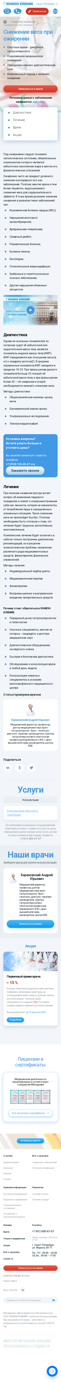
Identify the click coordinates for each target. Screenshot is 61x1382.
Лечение (19, 120)
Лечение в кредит (40, 1199)
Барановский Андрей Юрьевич (37, 877)
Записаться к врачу (30, 88)
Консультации (30, 799)
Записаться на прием (30, 923)
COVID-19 (8, 1259)
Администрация (11, 1162)
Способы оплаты (40, 1194)
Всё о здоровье (11, 1252)
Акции (17, 135)
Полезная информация (43, 1168)
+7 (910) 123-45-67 (18, 464)
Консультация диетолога (22, 810)
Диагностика (22, 112)
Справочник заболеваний (44, 1162)
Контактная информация (15, 1194)
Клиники (7, 1225)
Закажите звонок (25, 470)
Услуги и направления (14, 1238)
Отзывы (7, 1179)
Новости (7, 1173)
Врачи (17, 127)
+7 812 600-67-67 (30, 838)
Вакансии (8, 1168)
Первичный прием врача (23, 976)
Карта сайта (10, 1281)
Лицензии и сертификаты (15, 1199)
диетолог (39, 101)
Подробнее (14, 814)
